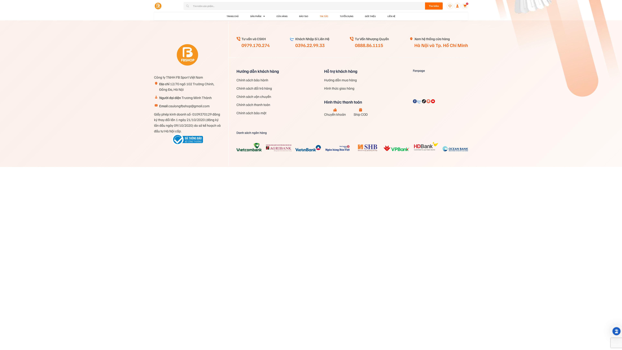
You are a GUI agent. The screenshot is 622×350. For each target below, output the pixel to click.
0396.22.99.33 (310, 45)
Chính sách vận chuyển (253, 96)
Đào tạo (303, 16)
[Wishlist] (450, 6)
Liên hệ (391, 16)
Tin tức (324, 16)
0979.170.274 (256, 45)
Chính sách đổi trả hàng (254, 88)
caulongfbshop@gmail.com (184, 106)
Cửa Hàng (282, 16)
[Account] (457, 6)
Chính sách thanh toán (253, 104)
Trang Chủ (233, 16)
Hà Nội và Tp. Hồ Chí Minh (441, 45)
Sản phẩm (255, 16)
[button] (616, 331)
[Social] (415, 102)
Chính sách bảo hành (252, 80)
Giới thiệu (370, 16)
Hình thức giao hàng (339, 88)
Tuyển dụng (346, 16)
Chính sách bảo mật (251, 113)
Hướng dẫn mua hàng (340, 80)
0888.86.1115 (369, 45)
